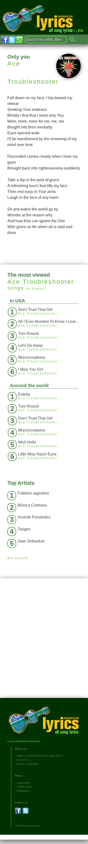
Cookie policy (25, 786)
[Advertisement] (44, 642)
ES (72, 31)
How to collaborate (28, 763)
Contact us (23, 759)
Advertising (23, 790)
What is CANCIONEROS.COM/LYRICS (40, 755)
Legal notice (24, 782)
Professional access (29, 825)
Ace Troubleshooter (40, 281)
